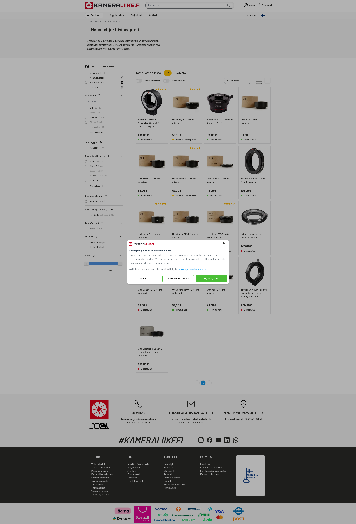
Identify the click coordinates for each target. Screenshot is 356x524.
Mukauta (144, 278)
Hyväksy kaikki (211, 278)
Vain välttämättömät (178, 278)
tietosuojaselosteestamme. (192, 269)
